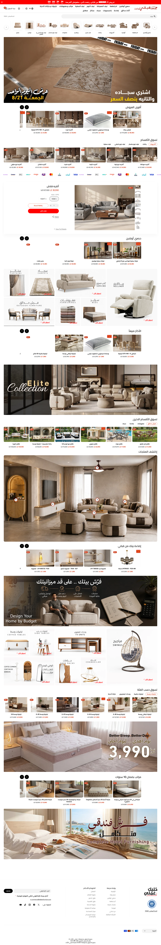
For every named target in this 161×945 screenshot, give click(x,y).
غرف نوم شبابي (119, 144)
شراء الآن (43, 211)
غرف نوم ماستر (134, 144)
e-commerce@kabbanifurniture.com (40, 899)
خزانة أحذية (112, 694)
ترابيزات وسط (151, 694)
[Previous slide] (150, 70)
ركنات (144, 144)
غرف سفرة (107, 144)
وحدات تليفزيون (124, 694)
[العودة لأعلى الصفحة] (158, 942)
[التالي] (6, 27)
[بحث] (155, 16)
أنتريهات (153, 144)
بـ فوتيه (53, 199)
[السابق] (155, 27)
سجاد (124, 424)
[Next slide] (10, 70)
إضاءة (132, 424)
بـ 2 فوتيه (42, 199)
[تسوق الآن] (80, 390)
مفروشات (140, 424)
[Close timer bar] (2, 2)
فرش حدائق (152, 424)
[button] (31, 8)
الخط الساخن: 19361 (151, 911)
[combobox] (107, 16)
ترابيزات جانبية (138, 694)
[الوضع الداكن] (26, 8)
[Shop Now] (80, 746)
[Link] (80, 70)
